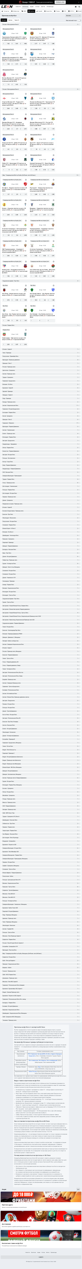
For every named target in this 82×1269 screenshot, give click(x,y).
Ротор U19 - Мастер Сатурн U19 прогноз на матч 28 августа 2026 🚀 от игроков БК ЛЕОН (42, 59)
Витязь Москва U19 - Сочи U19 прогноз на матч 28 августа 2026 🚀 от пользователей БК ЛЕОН (14, 79)
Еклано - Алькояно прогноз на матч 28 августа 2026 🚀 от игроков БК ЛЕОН (14, 209)
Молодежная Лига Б (8, 29)
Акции (31, 6)
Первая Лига (6, 329)
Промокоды (50, 6)
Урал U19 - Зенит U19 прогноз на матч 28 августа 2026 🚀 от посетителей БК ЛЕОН (41, 144)
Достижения (6, 1224)
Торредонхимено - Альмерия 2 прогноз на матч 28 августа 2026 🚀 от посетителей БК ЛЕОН (42, 230)
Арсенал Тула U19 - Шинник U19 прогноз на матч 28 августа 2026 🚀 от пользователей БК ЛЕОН (42, 38)
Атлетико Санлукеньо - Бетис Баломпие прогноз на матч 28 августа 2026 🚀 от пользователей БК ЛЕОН (14, 230)
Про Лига (5, 285)
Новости (18, 6)
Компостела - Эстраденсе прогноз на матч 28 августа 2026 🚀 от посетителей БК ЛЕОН (14, 271)
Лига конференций (52, 1060)
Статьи (37, 6)
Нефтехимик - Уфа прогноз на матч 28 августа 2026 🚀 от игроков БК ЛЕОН (14, 338)
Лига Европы (42, 1060)
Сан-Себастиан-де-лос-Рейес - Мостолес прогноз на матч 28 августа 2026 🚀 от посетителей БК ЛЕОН (42, 271)
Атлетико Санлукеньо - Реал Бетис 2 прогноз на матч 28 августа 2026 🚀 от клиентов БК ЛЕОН (42, 250)
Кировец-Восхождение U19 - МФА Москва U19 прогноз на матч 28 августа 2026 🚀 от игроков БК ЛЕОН (14, 59)
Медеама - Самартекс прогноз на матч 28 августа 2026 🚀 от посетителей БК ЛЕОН (42, 210)
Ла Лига (48, 1054)
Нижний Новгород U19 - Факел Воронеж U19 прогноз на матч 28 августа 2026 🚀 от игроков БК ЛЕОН (42, 165)
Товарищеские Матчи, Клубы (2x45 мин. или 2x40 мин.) (12, 179)
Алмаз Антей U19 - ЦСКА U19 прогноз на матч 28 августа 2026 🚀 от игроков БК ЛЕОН (14, 144)
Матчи (43, 6)
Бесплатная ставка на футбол (12, 1243)
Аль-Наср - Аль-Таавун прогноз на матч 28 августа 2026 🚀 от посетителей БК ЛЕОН (14, 315)
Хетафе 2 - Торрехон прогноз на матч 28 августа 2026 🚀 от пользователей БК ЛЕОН (14, 189)
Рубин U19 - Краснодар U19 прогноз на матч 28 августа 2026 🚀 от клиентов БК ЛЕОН (14, 165)
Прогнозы (25, 6)
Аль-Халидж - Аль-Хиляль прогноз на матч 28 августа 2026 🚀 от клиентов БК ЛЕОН (42, 315)
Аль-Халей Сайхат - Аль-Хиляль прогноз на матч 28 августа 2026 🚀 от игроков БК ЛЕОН (42, 295)
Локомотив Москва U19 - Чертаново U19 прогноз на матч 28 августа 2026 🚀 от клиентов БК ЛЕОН (42, 103)
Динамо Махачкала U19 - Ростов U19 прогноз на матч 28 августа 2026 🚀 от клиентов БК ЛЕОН (42, 124)
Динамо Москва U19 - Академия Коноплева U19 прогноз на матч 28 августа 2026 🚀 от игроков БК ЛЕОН (13, 124)
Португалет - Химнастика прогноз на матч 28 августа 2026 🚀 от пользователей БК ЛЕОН (41, 189)
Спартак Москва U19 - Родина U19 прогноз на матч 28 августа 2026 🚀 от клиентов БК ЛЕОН (14, 103)
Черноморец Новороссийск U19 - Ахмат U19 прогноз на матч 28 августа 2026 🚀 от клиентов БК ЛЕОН (14, 38)
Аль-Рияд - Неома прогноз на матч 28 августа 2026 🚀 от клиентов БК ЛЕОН (13, 294)
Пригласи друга (7, 1205)
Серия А (53, 1054)
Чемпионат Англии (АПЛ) (38, 1054)
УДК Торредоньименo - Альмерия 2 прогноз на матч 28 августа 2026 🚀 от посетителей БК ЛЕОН (14, 250)
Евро (39, 1067)
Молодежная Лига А (8, 93)
